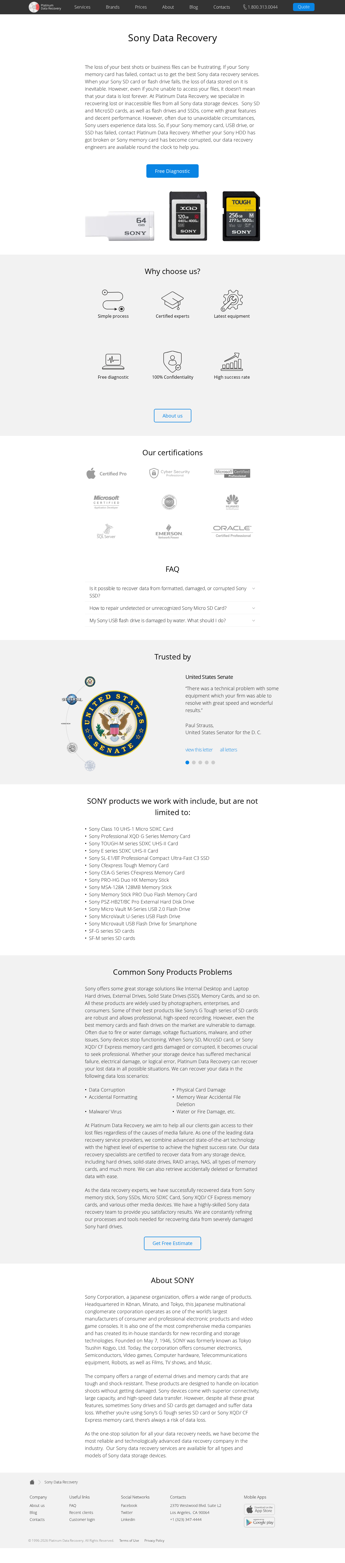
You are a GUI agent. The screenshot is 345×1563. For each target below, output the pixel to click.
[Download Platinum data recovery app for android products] (259, 1518)
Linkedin (128, 1520)
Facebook (129, 1506)
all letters (228, 749)
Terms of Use (129, 1540)
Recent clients (81, 1513)
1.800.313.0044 (263, 7)
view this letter (199, 749)
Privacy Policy (154, 1540)
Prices (141, 7)
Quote (304, 7)
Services (82, 7)
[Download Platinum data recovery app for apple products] (259, 1505)
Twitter (127, 1513)
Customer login (82, 1520)
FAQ (72, 1506)
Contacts (221, 7)
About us (173, 415)
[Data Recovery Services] (32, 1482)
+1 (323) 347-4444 (186, 1520)
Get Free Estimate (172, 1243)
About (168, 7)
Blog (193, 7)
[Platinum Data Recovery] (45, 7)
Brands (112, 7)
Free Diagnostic (172, 171)
